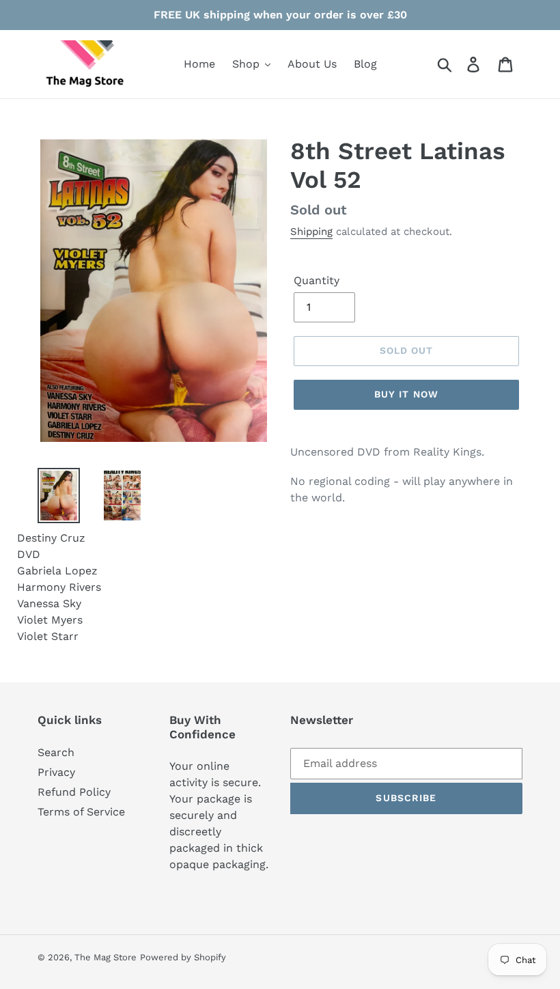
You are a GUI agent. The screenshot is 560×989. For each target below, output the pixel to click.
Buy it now (406, 394)
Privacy (56, 772)
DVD (28, 554)
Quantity (316, 280)
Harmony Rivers (59, 587)
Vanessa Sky (49, 603)
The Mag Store (105, 957)
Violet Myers (50, 619)
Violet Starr (48, 636)
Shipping (311, 231)
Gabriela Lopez (57, 570)
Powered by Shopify (183, 957)
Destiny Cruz (51, 537)
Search (56, 752)
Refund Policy (74, 791)
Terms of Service (81, 811)
